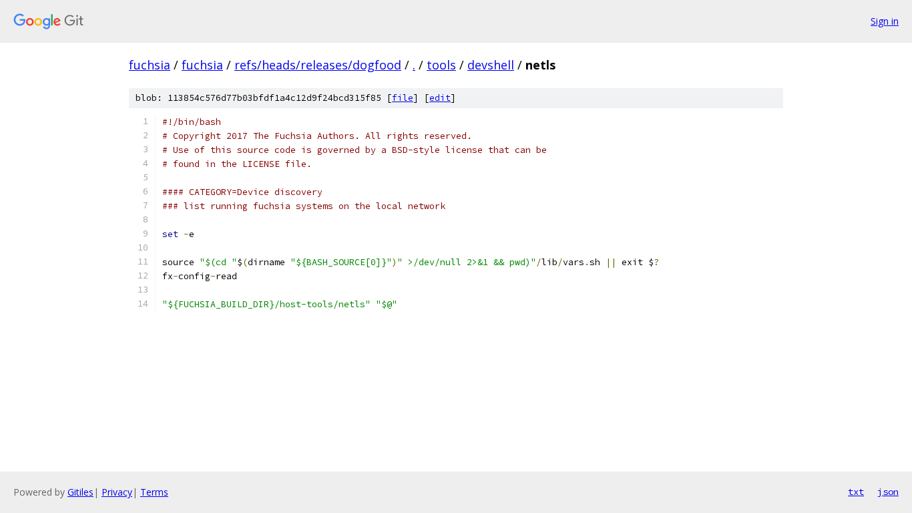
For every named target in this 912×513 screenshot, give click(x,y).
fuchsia (149, 65)
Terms (154, 492)
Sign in (885, 21)
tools (441, 65)
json (888, 492)
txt (856, 492)
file (402, 98)
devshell (490, 65)
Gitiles (80, 492)
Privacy (116, 492)
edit (440, 98)
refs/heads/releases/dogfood (317, 65)
